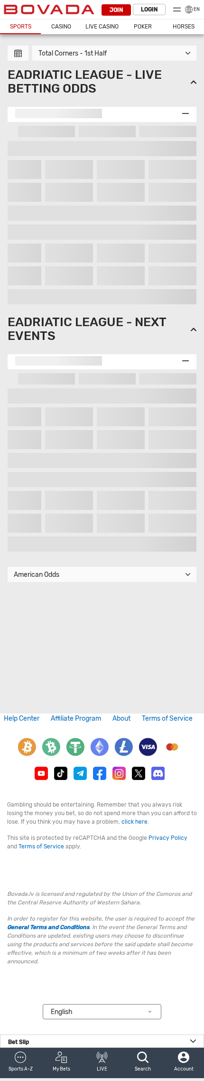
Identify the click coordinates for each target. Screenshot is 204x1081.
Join (116, 10)
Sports (20, 26)
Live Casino (102, 26)
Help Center (21, 718)
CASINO (61, 26)
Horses (184, 26)
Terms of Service (167, 718)
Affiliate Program (76, 718)
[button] (20, 1063)
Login (149, 9)
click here (134, 821)
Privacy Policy (167, 838)
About (121, 718)
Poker (143, 26)
